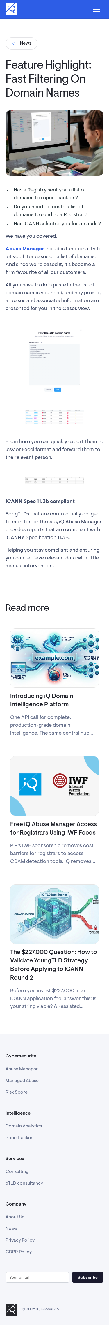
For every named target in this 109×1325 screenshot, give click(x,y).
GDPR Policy (19, 1252)
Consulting (17, 1171)
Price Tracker (19, 1138)
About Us (15, 1217)
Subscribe (88, 1277)
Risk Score (17, 1092)
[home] (11, 9)
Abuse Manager (22, 1069)
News (11, 1229)
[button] (96, 9)
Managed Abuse (22, 1080)
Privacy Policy (20, 1240)
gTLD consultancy (24, 1183)
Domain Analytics (24, 1126)
